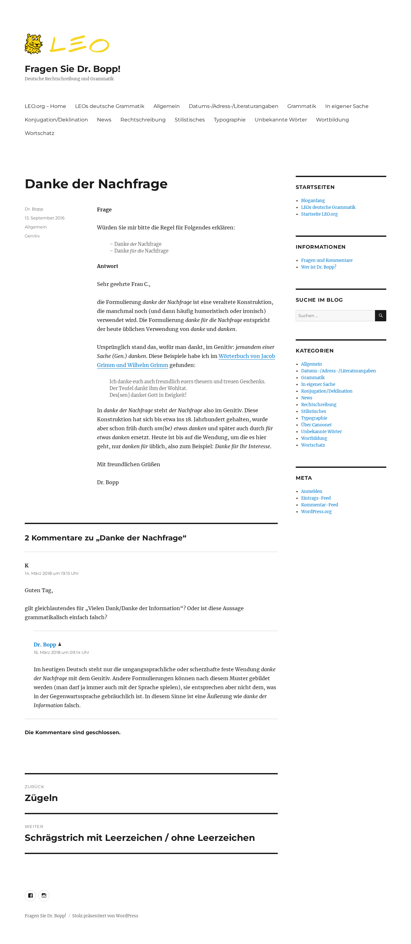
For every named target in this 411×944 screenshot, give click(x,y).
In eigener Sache (347, 106)
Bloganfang (313, 200)
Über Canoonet (316, 425)
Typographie (230, 120)
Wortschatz (39, 133)
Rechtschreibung (143, 120)
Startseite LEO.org (319, 214)
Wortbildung (332, 120)
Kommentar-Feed (319, 505)
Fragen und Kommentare (327, 260)
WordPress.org (316, 511)
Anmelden (311, 491)
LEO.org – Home (45, 106)
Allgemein (166, 106)
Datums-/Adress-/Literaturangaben (233, 106)
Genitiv (32, 235)
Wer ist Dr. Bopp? (318, 267)
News (104, 120)
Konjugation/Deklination (56, 120)
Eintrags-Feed (316, 498)
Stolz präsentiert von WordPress (105, 916)
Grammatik (301, 106)
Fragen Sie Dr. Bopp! (72, 68)
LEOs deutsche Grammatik (109, 106)
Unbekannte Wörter (281, 120)
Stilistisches (190, 120)
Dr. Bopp (34, 208)
